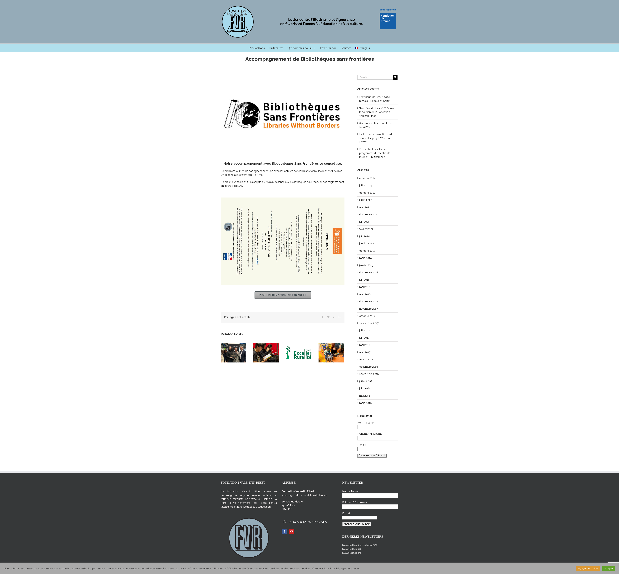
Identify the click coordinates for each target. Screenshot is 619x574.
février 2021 (366, 229)
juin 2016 (364, 388)
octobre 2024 (367, 178)
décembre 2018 (368, 272)
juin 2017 (364, 337)
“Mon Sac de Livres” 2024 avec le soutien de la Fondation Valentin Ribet (377, 112)
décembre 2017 (368, 301)
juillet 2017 (365, 330)
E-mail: (361, 444)
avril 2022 (365, 207)
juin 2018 (364, 279)
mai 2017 (364, 345)
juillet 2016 (365, 381)
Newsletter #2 (351, 549)
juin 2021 (364, 221)
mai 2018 (364, 287)
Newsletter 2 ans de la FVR (360, 545)
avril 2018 (365, 294)
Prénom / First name (369, 433)
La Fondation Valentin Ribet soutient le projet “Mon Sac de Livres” (377, 138)
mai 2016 (364, 395)
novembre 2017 (368, 308)
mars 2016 (365, 403)
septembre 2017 (369, 323)
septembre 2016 (369, 374)
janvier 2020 (366, 243)
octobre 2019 (367, 250)
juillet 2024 (365, 185)
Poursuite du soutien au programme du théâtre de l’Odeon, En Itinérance (374, 153)
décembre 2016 (368, 366)
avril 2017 (364, 352)
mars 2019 (365, 258)
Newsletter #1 (351, 553)
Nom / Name (365, 422)
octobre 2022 (367, 192)
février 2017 (366, 359)
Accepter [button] (608, 568)
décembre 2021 (368, 214)
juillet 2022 (365, 200)
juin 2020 (364, 236)
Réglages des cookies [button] (588, 568)
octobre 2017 (367, 316)
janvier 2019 (366, 265)
